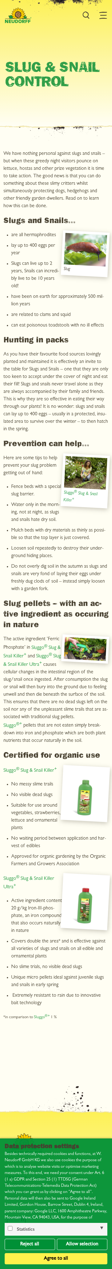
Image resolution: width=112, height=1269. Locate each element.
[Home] (18, 15)
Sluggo (11, 725)
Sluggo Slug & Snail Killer (28, 770)
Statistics (26, 1229)
